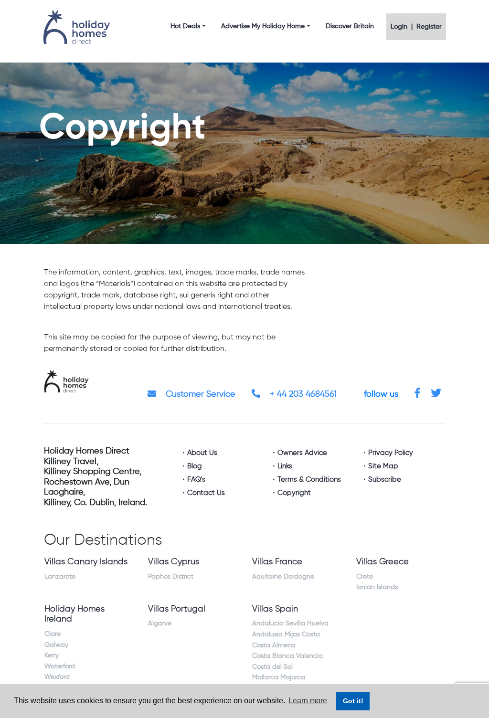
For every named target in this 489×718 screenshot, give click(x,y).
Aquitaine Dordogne (283, 576)
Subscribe (384, 479)
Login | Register (416, 26)
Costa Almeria (273, 645)
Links (284, 466)
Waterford (59, 666)
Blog (194, 466)
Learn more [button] (307, 701)
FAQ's (196, 479)
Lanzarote (59, 576)
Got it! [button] (353, 701)
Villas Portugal (176, 609)
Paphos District (170, 576)
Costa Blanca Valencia (287, 656)
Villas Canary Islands (86, 562)
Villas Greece (382, 562)
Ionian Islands (377, 587)
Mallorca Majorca (278, 677)
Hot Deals (185, 26)
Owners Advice (302, 452)
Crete (364, 576)
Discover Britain (350, 26)
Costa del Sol (272, 667)
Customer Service (199, 394)
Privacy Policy (390, 452)
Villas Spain (275, 609)
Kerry (51, 655)
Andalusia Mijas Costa (286, 634)
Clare (52, 634)
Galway (56, 645)
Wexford (57, 677)
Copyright (294, 492)
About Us (202, 452)
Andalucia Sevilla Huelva (290, 623)
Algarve (159, 623)
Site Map (383, 466)
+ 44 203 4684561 (302, 394)
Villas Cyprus (173, 562)
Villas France (277, 562)
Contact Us (206, 492)
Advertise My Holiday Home (263, 26)
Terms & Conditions (309, 479)
